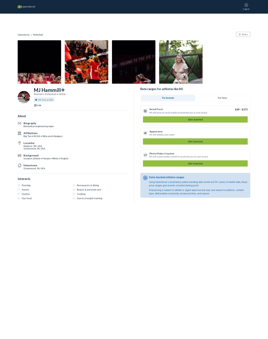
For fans (222, 98)
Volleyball (38, 34)
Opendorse (24, 34)
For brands (168, 98)
